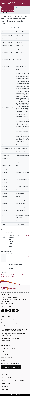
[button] (20, 3)
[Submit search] (19, 3)
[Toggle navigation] (28, 3)
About (2, 8)
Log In (23, 3)
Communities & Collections (7, 10)
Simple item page (15, 27)
